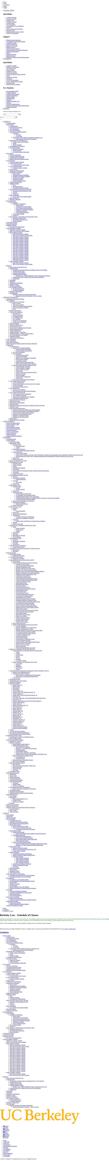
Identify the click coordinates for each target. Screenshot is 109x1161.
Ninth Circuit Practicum (12, 806)
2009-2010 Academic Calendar (20, 258)
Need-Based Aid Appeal (22, 355)
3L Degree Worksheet (18, 290)
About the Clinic (17, 445)
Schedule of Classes (11, 21)
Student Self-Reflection (22, 504)
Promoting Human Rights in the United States (27, 496)
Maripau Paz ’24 (17, 712)
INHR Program (17, 784)
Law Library (6, 5)
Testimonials (13, 774)
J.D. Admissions (10, 300)
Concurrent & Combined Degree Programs (20, 327)
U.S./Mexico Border (21, 660)
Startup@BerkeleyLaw (12, 794)
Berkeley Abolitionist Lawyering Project (26, 627)
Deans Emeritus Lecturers (12, 427)
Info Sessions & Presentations (17, 402)
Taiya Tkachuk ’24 (17, 706)
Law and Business (14, 129)
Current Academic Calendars (17, 162)
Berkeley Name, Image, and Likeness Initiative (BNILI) (30, 571)
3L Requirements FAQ (18, 288)
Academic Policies (11, 92)
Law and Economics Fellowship (21, 152)
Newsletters (16, 472)
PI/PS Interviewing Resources (23, 836)
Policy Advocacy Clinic (16, 506)
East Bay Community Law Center (18, 460)
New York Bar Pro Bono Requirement (19, 732)
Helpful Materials (20, 750)
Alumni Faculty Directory (16, 898)
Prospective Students (18, 149)
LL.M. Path (19, 136)
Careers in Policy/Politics (19, 851)
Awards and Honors (11, 430)
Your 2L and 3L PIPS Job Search (24, 838)
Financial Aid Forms (15, 401)
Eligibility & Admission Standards (21, 176)
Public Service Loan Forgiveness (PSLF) (26, 372)
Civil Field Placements (15, 778)
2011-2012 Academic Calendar (20, 255)
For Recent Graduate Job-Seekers (18, 891)
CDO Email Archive (15, 872)
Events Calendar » (17, 221)
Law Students (13, 796)
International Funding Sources (20, 386)
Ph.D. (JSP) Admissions (12, 342)
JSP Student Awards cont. (19, 218)
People (14, 509)
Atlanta (18, 653)
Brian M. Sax (16, 550)
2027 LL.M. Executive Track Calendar (22, 264)
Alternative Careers (14, 871)
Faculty (15, 143)
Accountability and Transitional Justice (25, 495)
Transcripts (12, 281)
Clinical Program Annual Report (18, 545)
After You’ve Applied (18, 304)
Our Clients (19, 482)
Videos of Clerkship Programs (20, 865)
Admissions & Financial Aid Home (15, 299)
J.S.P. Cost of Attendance (19, 389)
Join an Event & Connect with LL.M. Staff (20, 189)
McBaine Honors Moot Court (20, 745)
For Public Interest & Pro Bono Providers (20, 734)
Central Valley (19, 655)
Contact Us (15, 193)
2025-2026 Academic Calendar (20, 234)
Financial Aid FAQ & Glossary (17, 399)
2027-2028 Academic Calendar (20, 262)
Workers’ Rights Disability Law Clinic (25, 647)
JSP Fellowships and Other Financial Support (24, 391)
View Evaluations (10, 24)
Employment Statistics (15, 902)
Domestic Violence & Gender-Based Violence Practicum (20, 807)
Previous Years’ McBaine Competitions (26, 752)
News (4, 2)
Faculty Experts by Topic (12, 424)
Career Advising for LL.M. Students (15, 874)
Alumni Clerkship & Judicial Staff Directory (24, 855)
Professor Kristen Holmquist (20, 728)
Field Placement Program (12, 773)
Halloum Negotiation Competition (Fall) (23, 755)
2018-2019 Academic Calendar (20, 245)
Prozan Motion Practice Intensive (21, 744)
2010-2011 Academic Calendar (20, 257)
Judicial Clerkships (14, 852)
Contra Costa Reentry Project (23, 581)
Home (4, 908)
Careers (6, 813)
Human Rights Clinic (15, 485)
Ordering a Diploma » (15, 286)
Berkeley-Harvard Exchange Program (19, 159)
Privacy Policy (7, 1154)
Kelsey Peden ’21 (17, 724)
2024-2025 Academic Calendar (20, 237)
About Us (15, 476)
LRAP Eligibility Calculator (23, 368)
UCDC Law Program (18, 786)
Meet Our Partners (14, 198)
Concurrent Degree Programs (17, 156)
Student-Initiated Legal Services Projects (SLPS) (22, 560)
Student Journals (10, 97)
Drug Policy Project (21, 586)
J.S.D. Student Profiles (18, 214)
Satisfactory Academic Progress (21, 415)
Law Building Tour (18, 317)
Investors (12, 803)
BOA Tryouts (16, 764)
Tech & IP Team (17, 768)
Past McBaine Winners (21, 751)
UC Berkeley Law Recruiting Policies (19, 879)
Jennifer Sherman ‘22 (18, 725)
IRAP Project (16, 689)
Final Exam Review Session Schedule (16, 74)
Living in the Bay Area (15, 326)
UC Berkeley (6, 1156)
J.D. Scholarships (17, 353)
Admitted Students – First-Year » (18, 332)
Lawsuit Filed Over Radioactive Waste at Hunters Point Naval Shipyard (31, 470)
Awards (11, 729)
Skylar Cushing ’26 (18, 693)
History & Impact (14, 811)
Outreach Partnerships (15, 330)
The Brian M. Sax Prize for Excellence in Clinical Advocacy (25, 548)
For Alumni (9, 889)
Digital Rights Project (21, 583)
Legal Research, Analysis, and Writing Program (22, 737)
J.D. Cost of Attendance (19, 352)
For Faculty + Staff (8, 10)
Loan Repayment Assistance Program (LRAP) (24, 365)
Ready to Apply (17, 303)
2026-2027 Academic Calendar (17, 229)
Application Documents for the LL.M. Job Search (22, 875)
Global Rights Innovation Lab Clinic (19, 475)
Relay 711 (5, 1152)
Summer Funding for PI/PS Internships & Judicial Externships (31, 843)
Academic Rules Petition (19, 273)
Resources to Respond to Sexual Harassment (17, 57)
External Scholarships (21, 356)
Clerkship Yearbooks (18, 856)
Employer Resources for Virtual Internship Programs (23, 888)
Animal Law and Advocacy (23, 564)
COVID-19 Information (12, 33)
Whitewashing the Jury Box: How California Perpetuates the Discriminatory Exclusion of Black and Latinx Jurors (44, 456)
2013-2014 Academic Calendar (20, 252)
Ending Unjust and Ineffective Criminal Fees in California (30, 521)
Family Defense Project (22, 590)
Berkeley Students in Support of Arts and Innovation (29, 630)
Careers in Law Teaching (12, 897)
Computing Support (11, 43)
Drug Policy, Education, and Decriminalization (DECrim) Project (29, 698)
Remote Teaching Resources (13, 40)
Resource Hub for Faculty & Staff (14, 32)
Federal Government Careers (20, 848)
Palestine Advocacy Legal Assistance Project (27, 607)
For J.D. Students (10, 819)
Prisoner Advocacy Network (23, 643)
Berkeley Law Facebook (12, 67)
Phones (8, 53)
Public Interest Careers (15, 830)
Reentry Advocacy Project (22, 645)
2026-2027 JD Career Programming (19, 822)
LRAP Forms (19, 371)
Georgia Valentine (20, 511)
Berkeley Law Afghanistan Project (21, 672)
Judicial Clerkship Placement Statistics (19, 904)
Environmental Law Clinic (16, 462)
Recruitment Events (18, 316)
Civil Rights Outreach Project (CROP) (25, 632)
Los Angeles (19, 663)
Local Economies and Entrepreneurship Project (28, 642)
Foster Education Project (22, 593)
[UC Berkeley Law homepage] (54, 1123)
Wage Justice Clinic (21, 646)
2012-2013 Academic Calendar (20, 254)
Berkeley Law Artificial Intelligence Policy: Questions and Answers (33, 275)
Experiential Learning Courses (14, 735)
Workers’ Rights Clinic (21, 620)
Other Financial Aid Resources (17, 408)
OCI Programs (13, 869)
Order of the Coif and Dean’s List (18, 267)
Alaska (17, 652)
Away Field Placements (15, 781)
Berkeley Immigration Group (23, 567)
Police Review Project (21, 609)
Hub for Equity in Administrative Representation (28, 675)
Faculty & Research (8, 421)
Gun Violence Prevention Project (24, 596)
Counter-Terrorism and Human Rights (25, 499)
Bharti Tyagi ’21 (17, 715)
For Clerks (15, 866)
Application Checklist (18, 178)
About (14, 527)
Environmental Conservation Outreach (25, 588)
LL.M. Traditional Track (16, 166)
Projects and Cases (17, 452)
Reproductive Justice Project (23, 614)
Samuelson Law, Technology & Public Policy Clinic (23, 525)
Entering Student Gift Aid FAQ (24, 351)
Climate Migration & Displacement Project (26, 578)
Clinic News (16, 457)
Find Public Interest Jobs (19, 835)
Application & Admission (16, 172)
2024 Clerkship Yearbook (22, 858)
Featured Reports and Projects (23, 493)
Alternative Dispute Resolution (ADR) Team (24, 765)
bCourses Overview (11, 19)
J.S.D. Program (13, 202)
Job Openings (6, 1144)
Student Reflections (21, 479)
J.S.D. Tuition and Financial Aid (24, 208)
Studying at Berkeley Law (16, 325)
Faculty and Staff (20, 446)
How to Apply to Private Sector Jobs (22, 828)
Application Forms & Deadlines (21, 175)
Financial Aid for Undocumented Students (23, 412)
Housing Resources (18, 186)
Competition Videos (15, 771)
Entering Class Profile (15, 310)
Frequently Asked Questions (17, 791)
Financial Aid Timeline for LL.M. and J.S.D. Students (26, 384)
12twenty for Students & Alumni (14, 905)
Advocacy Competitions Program (14, 740)
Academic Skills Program (12, 94)
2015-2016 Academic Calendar (20, 250)
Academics (6, 121)
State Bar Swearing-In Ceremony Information (24, 294)
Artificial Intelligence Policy (20, 274)
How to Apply (16, 561)
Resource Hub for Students (13, 84)
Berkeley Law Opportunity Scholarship (26, 358)
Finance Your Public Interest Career (22, 842)
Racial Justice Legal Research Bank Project (27, 676)
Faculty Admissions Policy (16, 329)
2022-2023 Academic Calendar (20, 239)
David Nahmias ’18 (18, 691)
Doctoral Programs (11, 201)
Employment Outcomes (12, 901)
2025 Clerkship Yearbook (22, 859)
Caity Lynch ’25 (17, 699)
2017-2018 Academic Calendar (20, 247)
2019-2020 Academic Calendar (20, 244)
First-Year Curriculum (15, 155)
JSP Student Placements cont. (20, 219)
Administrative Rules (15, 790)
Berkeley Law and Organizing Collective (26, 570)
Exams (8, 76)
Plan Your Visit (16, 313)
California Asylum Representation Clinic (26, 574)
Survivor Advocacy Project (23, 617)
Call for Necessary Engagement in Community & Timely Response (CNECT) (29, 670)
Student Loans (13, 418)
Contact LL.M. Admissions (19, 320)
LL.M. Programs (10, 160)
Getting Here (6, 1142)
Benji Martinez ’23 (17, 716)
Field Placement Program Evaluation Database (21, 793)
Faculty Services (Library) (13, 48)
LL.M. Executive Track (15, 163)
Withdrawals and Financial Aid (20, 417)
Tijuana (18, 669)
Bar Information (14, 293)
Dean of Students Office (12, 91)
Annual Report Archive (19, 547)
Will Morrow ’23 (17, 718)
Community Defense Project (23, 634)
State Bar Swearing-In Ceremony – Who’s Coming (29, 296)
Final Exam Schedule (11, 77)
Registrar (8, 102)
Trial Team (15, 770)
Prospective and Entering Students (21, 348)
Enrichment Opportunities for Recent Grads (21, 892)
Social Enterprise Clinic (15, 538)
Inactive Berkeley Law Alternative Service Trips (25, 662)
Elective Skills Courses (15, 738)
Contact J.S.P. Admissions (19, 322)
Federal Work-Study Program (17, 420)
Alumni (5, 7)
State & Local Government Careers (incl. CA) (24, 849)
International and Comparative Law (18, 140)
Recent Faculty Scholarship (13, 428)
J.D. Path (18, 134)
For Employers (10, 878)
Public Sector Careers (15, 846)
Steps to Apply (16, 173)
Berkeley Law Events (11, 46)
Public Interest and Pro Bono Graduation (26, 139)
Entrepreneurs (13, 797)
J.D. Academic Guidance (16, 287)
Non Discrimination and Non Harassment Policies (22, 881)
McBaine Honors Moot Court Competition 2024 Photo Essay (31, 754)
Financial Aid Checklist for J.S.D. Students (23, 397)
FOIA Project (16, 688)
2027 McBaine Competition (23, 747)
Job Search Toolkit (11, 817)
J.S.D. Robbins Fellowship (19, 395)
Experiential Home (11, 439)
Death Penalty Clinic (15, 443)
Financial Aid (9, 345)
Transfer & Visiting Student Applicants (22, 306)
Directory (6, 108)
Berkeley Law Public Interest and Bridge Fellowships (29, 845)
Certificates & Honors (11, 222)
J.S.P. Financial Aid (14, 388)
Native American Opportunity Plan (25, 362)
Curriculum (16, 133)
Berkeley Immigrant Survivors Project (25, 568)
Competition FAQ (20, 757)
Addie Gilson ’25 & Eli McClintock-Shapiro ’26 (25, 695)
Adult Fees (15, 519)
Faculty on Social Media (12, 431)
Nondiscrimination (8, 1153)
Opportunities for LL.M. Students (18, 681)
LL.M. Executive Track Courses (21, 165)
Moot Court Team (17, 767)
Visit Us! (15, 192)
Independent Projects (15, 679)
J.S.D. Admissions (11, 340)
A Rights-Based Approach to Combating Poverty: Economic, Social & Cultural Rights (37, 498)
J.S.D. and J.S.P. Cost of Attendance (22, 394)
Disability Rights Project (22, 584)
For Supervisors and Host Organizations (20, 787)
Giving (5, 6)
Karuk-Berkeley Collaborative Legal (25, 639)
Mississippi (19, 666)
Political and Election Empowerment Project (27, 610)
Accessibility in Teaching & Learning (15, 41)
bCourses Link (10, 20)
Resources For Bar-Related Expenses (22, 414)
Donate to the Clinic (18, 459)
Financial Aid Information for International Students (26, 411)
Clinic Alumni (19, 529)
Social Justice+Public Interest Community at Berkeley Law (27, 137)
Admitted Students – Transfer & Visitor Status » (22, 333)
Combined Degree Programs (17, 157)
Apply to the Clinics (15, 442)
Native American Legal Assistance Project (26, 606)
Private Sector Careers (15, 825)
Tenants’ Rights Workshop (22, 619)
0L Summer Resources (15, 820)
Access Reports (17, 537)
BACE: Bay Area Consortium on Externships (24, 788)
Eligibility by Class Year (16, 741)
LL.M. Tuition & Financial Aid (17, 381)
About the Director (14, 809)
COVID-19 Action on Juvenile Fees (25, 516)
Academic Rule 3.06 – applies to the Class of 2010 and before (28, 277)
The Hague (15, 783)
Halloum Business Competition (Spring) (23, 760)
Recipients (15, 551)
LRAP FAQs (19, 378)
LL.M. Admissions (11, 339)
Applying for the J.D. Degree (17, 302)
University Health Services (13, 104)
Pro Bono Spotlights (15, 683)
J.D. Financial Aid (11, 68)
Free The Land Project (21, 636)
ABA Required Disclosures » (17, 338)
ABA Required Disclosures (10, 1146)
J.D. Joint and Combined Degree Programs (23, 379)
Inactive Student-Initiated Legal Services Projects (25, 624)
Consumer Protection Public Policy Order (26, 580)
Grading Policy (13, 882)
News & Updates (20, 375)
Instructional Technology (12, 51)
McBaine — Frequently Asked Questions (26, 748)
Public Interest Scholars (22, 359)
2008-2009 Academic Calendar (20, 260)
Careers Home (10, 815)
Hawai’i (18, 657)
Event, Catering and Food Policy (14, 29)
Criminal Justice (14, 126)
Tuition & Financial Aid (16, 182)
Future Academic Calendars (17, 261)
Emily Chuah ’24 (17, 708)
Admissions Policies (18, 179)
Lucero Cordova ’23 (18, 714)
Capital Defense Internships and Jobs (25, 450)
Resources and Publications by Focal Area (23, 501)
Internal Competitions (15, 742)
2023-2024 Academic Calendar (20, 238)
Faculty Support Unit (11, 44)
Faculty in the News (11, 433)
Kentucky (18, 659)
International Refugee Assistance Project (26, 600)
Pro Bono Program (11, 552)
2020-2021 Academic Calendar (20, 242)
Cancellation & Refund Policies (21, 188)
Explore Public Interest (18, 832)
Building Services (10, 56)
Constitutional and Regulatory (17, 146)
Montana (18, 665)
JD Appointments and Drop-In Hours (19, 823)
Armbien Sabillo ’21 (18, 722)
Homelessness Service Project (23, 597)
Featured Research (11, 434)
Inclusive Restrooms (11, 107)
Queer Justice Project (21, 613)
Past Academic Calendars (16, 232)
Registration (13, 280)
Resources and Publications (20, 514)
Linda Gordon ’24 (17, 685)
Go (19, 114)
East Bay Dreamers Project (23, 587)
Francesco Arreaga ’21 (18, 721)
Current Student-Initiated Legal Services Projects (25, 563)
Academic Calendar (11, 17)
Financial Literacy (14, 404)
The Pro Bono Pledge (15, 554)
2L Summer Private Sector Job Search (25, 829)
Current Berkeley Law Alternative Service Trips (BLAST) (27, 650)
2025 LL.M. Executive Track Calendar (22, 235)
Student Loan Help (21, 374)
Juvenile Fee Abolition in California (25, 518)
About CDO (9, 816)
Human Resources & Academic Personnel (17, 50)
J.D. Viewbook (16, 319)
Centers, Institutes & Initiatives (14, 436)
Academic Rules (10, 23)
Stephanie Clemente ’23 (19, 719)
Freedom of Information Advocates (25, 594)
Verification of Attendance (16, 283)
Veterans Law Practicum (12, 804)
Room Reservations (11, 54)
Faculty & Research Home (13, 423)
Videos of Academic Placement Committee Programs (23, 899)
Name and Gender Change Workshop (25, 604)
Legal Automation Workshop (23, 640)
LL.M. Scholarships (18, 385)
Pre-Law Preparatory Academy (20, 307)
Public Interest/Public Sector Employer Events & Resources (31, 833)
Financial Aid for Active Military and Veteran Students (26, 410)
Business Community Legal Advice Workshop (27, 573)
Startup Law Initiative (21, 616)
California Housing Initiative (23, 575)
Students (15, 522)
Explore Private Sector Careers (20, 826)
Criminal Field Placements (16, 780)
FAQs (14, 309)
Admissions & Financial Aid (10, 297)
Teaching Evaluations (11, 73)
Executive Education (11, 224)
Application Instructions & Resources (22, 853)
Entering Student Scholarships (23, 349)
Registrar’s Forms (14, 284)
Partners (18, 531)
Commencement (10, 98)
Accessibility (6, 1150)
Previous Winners (20, 758)
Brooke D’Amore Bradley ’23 (20, 705)
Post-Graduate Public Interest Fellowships (26, 839)
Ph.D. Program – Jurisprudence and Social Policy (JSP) (24, 216)
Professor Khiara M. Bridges (20, 727)
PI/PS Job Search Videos (22, 840)
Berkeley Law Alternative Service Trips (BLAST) (22, 649)
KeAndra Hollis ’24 (18, 711)
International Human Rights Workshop (25, 598)
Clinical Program (10, 440)
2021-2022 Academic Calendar (20, 241)
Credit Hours (16, 278)
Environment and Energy (16, 127)
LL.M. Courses (13, 169)
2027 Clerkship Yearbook (22, 862)
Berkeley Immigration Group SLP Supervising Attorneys (27, 701)
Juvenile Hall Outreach (22, 637)
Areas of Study (10, 124)
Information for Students (19, 449)
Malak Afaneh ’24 (17, 709)
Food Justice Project (21, 591)
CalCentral (9, 78)
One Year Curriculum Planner (17, 227)
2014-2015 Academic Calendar (20, 251)
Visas (14, 185)
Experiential (7, 437)
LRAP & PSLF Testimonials (23, 376)
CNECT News (16, 678)
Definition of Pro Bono (18, 555)
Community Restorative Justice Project (25, 633)
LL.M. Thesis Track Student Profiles (22, 196)
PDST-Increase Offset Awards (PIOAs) (26, 363)
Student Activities (17, 144)
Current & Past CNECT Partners (21, 673)
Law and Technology (15, 130)
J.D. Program (9, 153)
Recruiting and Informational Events (22, 191)
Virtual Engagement (18, 315)
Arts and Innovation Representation (25, 565)
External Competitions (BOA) (17, 763)
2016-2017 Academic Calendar (20, 248)
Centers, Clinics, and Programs (20, 142)
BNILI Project (16, 686)
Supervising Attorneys (15, 682)
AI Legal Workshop (21, 626)
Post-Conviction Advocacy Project (24, 611)
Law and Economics (15, 147)
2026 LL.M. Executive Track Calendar (19, 231)
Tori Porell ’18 (16, 696)
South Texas (19, 668)
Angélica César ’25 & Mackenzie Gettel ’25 (24, 692)
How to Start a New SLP (19, 623)
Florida (18, 656)
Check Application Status (19, 180)
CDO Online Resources (16, 895)
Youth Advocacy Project (22, 622)
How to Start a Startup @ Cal (20, 799)
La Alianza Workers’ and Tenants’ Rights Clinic (28, 601)
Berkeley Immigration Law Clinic (24, 629)
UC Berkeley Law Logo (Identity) (15, 26)
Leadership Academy (21, 361)
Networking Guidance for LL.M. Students (20, 876)
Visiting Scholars (17, 150)
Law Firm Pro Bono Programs (17, 731)
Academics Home (10, 123)
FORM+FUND (17, 800)
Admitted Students (14, 183)
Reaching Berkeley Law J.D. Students (19, 887)
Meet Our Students (14, 195)
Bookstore (9, 100)
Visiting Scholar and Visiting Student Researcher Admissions (21, 343)
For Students (7, 59)
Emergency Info (10, 30)
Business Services (10, 47)
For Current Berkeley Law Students (19, 335)
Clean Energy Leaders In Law (23, 577)
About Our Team (14, 407)
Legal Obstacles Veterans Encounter (25, 603)
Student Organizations (12, 95)
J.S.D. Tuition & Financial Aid (17, 392)
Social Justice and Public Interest (18, 132)
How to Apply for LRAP (22, 369)
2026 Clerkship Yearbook (22, 861)
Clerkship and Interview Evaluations (22, 863)
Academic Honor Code (18, 271)
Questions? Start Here (15, 199)
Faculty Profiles (10, 70)
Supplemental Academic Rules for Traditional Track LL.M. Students (30, 270)
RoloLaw (8, 27)
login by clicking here (70, 929)
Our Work (15, 480)
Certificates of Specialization (17, 170)
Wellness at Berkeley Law (13, 101)
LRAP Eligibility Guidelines (23, 366)
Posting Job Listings (15, 884)
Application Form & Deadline (23, 206)
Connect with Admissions (16, 312)
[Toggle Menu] (0, 119)
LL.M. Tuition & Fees (18, 382)
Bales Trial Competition (19, 761)
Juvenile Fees (16, 515)
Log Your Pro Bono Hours (16, 557)
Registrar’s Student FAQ (16, 291)
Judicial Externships (15, 777)
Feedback (5, 1147)
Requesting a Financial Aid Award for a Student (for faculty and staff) (27, 405)
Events (5, 3)
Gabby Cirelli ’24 (17, 704)
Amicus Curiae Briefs (21, 453)
